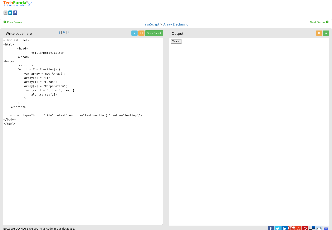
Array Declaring (175, 24)
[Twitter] (10, 12)
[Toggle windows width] (141, 33)
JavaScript (151, 24)
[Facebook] (15, 12)
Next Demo (318, 22)
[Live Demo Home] (326, 33)
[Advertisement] (213, 9)
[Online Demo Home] (17, 3)
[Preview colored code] (134, 33)
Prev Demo (14, 22)
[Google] (5, 12)
